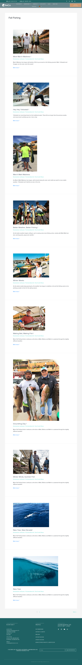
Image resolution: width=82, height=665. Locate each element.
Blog (49, 4)
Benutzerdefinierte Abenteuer (45, 642)
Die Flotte (43, 4)
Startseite (19, 4)
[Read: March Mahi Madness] (25, 153)
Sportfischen (40, 639)
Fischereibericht (30, 59)
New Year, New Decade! (22, 530)
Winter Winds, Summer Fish (24, 477)
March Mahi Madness (21, 174)
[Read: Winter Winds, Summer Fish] (31, 461)
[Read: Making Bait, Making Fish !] (29, 318)
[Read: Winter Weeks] (31, 265)
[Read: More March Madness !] (31, 41)
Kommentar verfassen (19, 59)
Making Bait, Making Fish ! (23, 333)
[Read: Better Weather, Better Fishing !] (31, 212)
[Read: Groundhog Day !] (36, 390)
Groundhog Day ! (20, 424)
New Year (17, 589)
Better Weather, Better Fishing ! (25, 227)
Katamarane (39, 629)
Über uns (55, 4)
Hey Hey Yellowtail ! (21, 110)
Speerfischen (40, 637)
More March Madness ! (22, 57)
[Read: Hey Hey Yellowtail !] (31, 94)
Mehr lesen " (16, 67)
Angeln (35, 4)
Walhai (38, 634)
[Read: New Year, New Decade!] (31, 515)
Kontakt (34, 6)
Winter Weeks (18, 280)
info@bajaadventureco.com (12, 643)
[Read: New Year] (35, 571)
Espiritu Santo (40, 631)
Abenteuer (26, 4)
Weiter (75, 612)
